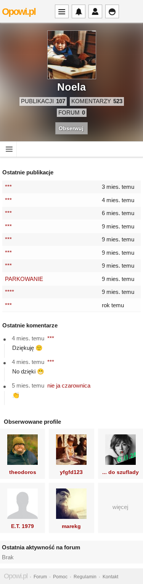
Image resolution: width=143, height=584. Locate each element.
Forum (40, 576)
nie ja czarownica (68, 385)
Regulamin (85, 576)
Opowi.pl (18, 11)
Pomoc (60, 576)
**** (9, 292)
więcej (120, 507)
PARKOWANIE (24, 279)
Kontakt (110, 576)
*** (8, 186)
